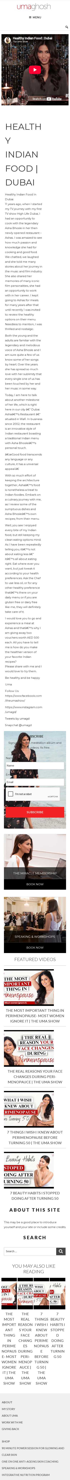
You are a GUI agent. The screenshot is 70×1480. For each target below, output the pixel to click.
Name (11, 758)
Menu (37, 17)
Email (11, 774)
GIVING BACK (10, 1429)
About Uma (10, 1415)
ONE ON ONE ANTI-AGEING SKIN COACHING (30, 1461)
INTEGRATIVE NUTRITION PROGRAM (26, 1474)
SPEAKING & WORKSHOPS (18, 1468)
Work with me (12, 1422)
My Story (8, 1409)
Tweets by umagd (17, 718)
